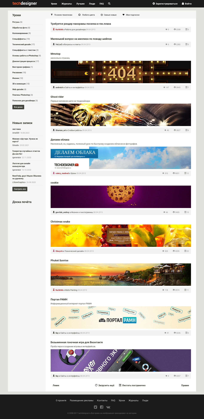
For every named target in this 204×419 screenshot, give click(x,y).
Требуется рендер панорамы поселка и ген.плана (81, 23)
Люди (92, 3)
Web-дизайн (19, 89)
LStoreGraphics (19, 182)
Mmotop (55, 53)
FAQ (102, 3)
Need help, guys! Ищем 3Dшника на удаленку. (26, 177)
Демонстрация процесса (25, 61)
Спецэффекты (21, 39)
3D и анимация (21, 84)
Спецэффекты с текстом (25, 50)
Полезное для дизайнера (25, 100)
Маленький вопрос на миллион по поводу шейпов (81, 38)
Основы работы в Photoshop (26, 56)
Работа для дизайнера (75, 29)
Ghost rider (57, 96)
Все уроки (18, 107)
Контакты (102, 400)
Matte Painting (71, 290)
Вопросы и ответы (72, 44)
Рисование (19, 72)
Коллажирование (21, 33)
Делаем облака (60, 139)
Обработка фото (21, 28)
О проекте (61, 400)
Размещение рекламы (81, 400)
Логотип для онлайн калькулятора (21, 164)
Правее (185, 385)
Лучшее (80, 3)
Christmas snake (60, 221)
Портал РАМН (59, 299)
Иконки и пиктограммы (82, 212)
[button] (165, 3)
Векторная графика (22, 67)
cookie (54, 182)
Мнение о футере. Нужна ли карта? (25, 140)
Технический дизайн (74, 251)
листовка (16, 129)
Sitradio (15, 145)
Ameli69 (16, 133)
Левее (56, 385)
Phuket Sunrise (59, 260)
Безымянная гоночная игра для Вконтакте (77, 342)
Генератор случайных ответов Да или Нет (26, 152)
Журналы (134, 400)
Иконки (17, 78)
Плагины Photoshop (22, 95)
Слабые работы (75, 130)
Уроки (55, 3)
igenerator (16, 157)
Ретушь (17, 22)
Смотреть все (20, 189)
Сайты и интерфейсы (74, 87)
